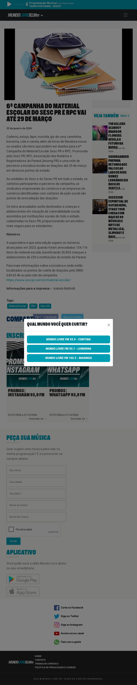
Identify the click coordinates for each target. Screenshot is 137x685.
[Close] (108, 325)
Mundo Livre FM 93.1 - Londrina (68, 348)
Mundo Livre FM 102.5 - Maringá (68, 358)
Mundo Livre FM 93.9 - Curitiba (68, 339)
